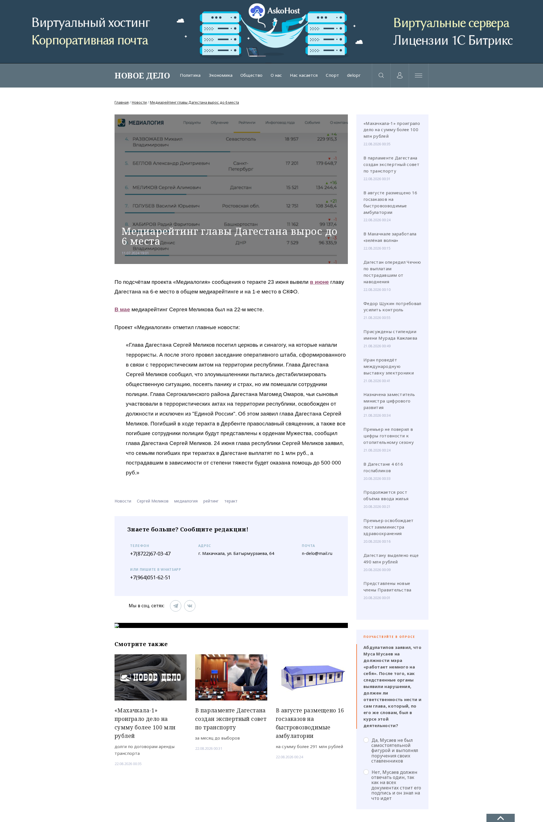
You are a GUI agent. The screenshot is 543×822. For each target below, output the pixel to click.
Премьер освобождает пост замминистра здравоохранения (388, 527)
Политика (190, 75)
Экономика (220, 75)
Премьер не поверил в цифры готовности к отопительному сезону (388, 435)
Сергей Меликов (153, 501)
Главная (122, 102)
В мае (122, 309)
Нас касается (304, 75)
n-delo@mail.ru (317, 553)
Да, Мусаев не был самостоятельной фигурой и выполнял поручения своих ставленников (394, 750)
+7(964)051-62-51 (150, 577)
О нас (276, 75)
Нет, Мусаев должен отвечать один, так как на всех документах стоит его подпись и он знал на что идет (396, 785)
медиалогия (186, 501)
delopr (354, 75)
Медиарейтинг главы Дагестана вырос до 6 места (194, 102)
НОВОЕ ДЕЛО (142, 75)
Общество (251, 75)
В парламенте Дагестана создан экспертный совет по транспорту (391, 164)
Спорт (332, 75)
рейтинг (211, 501)
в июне (319, 282)
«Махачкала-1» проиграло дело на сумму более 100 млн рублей (391, 129)
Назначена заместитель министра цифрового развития (389, 400)
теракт (231, 501)
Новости (139, 102)
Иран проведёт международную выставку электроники (388, 366)
